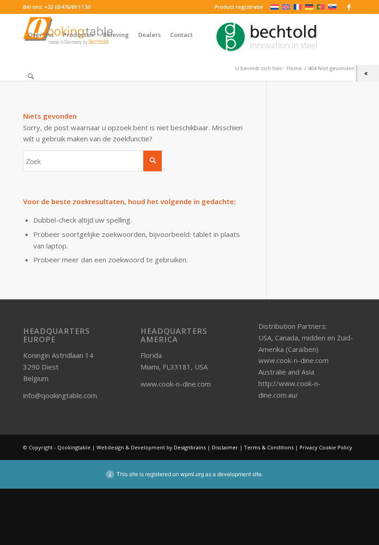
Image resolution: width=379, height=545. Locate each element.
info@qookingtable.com (60, 395)
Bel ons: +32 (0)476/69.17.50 (57, 6)
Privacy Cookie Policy (326, 447)
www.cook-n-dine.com (176, 383)
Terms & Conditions (268, 447)
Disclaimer (225, 447)
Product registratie (238, 6)
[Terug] (368, 73)
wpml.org (192, 474)
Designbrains (190, 447)
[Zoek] (30, 76)
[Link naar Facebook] (349, 7)
